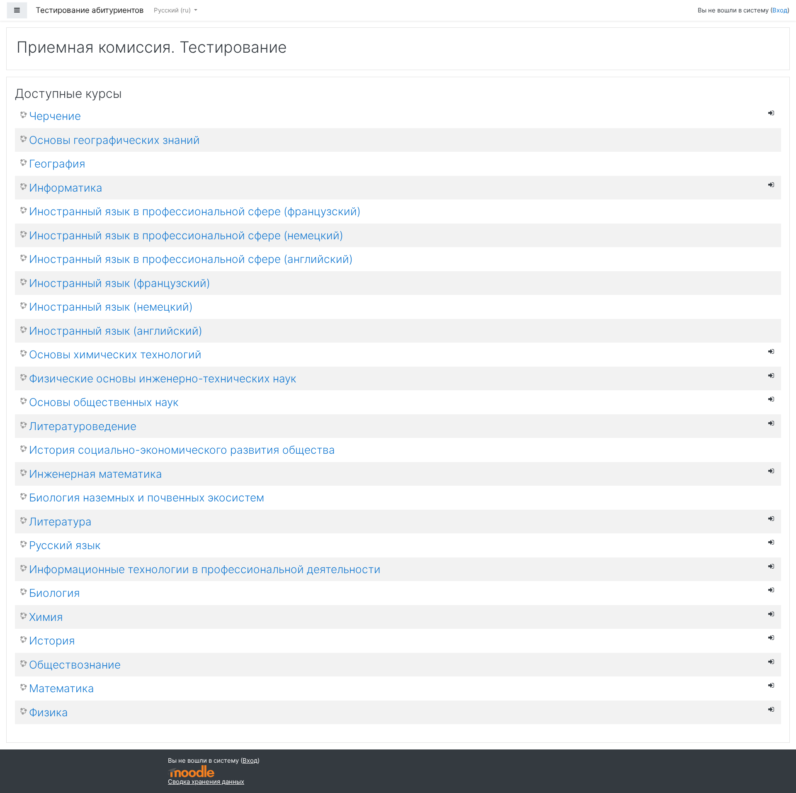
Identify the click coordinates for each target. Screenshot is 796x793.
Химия (46, 617)
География (57, 163)
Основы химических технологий (115, 354)
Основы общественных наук (104, 402)
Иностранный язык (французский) (119, 283)
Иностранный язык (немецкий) (111, 306)
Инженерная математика (95, 473)
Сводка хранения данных (206, 782)
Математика (61, 688)
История (52, 640)
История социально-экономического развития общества (182, 449)
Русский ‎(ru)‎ (173, 10)
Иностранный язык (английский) (115, 330)
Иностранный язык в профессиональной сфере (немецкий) (186, 235)
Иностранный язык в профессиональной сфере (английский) (191, 259)
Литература (60, 521)
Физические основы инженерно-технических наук (162, 378)
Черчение (55, 115)
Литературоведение (82, 426)
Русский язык (65, 545)
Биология (54, 592)
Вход (779, 10)
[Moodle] (191, 771)
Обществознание (75, 664)
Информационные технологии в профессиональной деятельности (205, 569)
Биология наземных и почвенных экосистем (146, 497)
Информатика (65, 187)
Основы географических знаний (114, 140)
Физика (48, 712)
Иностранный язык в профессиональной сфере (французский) (195, 211)
